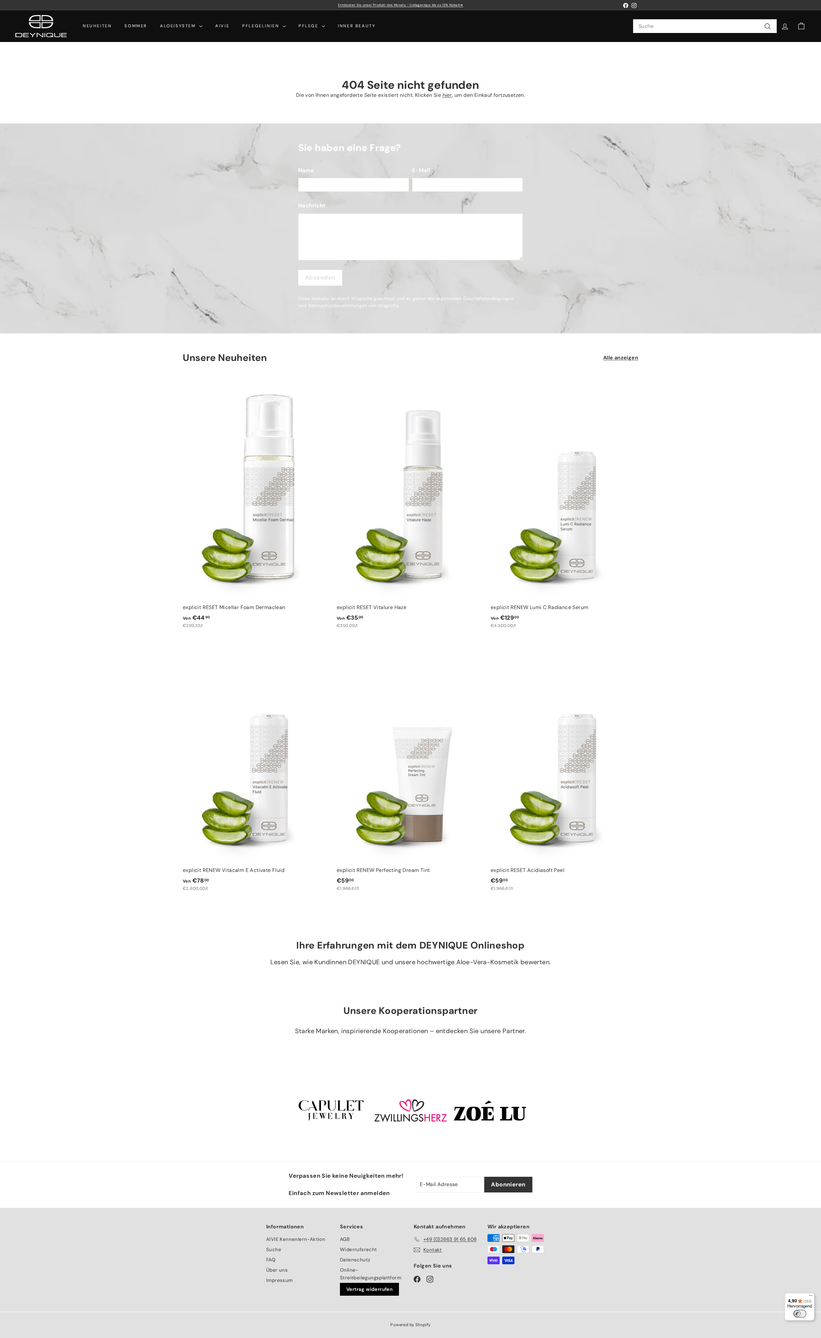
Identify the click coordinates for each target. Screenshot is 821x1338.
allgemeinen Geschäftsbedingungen (475, 298)
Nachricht (312, 205)
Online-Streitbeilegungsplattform (370, 1274)
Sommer (135, 26)
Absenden (320, 277)
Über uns (277, 1270)
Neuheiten (97, 26)
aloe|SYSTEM (179, 26)
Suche (273, 1249)
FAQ (270, 1260)
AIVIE (222, 26)
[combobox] (705, 26)
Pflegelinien (261, 26)
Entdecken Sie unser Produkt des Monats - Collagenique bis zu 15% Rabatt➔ (400, 5)
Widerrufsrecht (358, 1249)
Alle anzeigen (620, 357)
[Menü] (811, 1297)
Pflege (309, 26)
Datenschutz (355, 1260)
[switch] (799, 1313)
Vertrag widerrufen (369, 1289)
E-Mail (421, 170)
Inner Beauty (357, 26)
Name (306, 170)
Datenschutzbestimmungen (337, 305)
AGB (345, 1239)
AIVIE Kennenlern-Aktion (295, 1239)
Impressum (279, 1280)
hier (447, 95)
